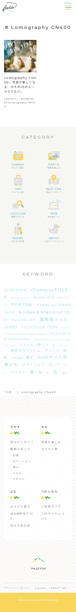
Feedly (40, 588)
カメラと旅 (49, 449)
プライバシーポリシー (17, 588)
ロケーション (22, 461)
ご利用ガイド (51, 506)
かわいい (19, 478)
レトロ (17, 473)
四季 (16, 455)
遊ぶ (16, 467)
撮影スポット (20, 449)
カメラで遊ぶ (20, 506)
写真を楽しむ (51, 442)
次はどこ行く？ (22, 442)
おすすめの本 (20, 525)
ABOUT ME (58, 588)
